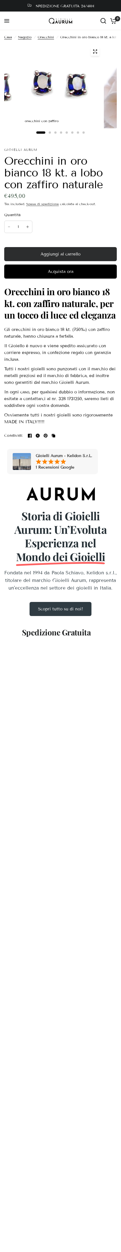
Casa (8, 37)
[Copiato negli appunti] (53, 435)
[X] (37, 435)
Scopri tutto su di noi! (60, 609)
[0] (112, 21)
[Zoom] (95, 51)
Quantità (12, 215)
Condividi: (13, 436)
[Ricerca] (103, 21)
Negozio (25, 37)
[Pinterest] (45, 435)
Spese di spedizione (42, 204)
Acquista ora (60, 271)
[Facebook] (29, 435)
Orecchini (46, 37)
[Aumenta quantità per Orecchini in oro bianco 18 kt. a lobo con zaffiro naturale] (27, 227)
